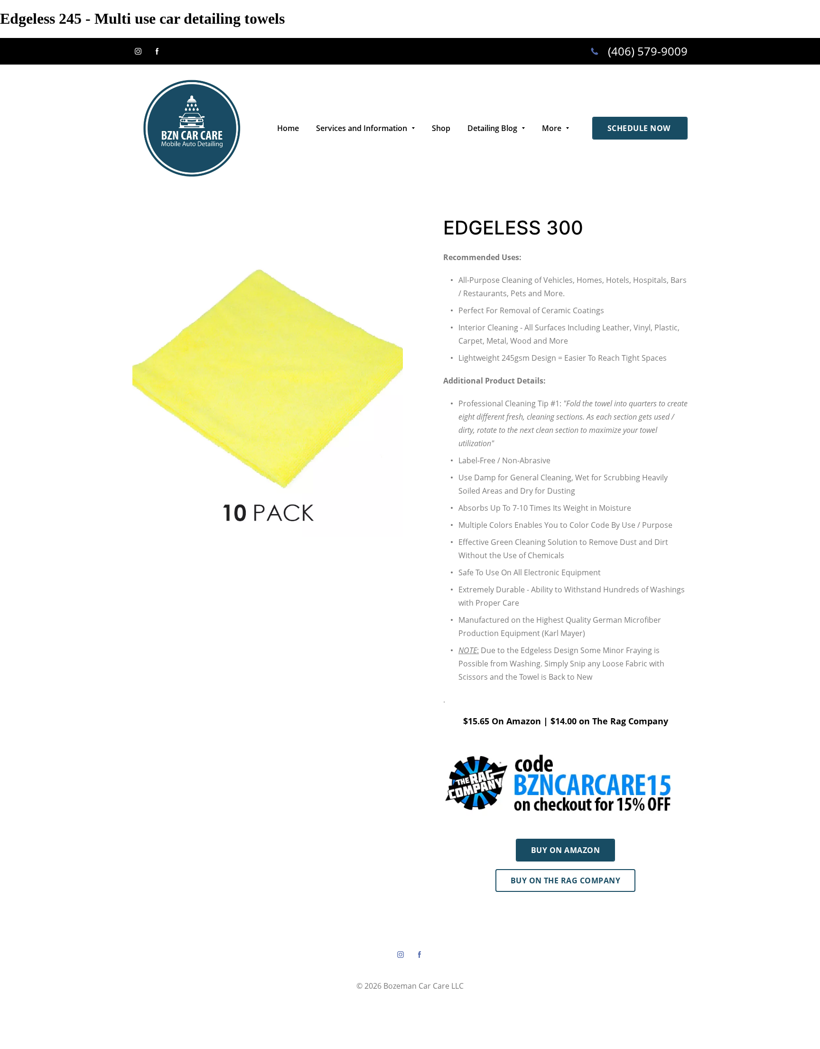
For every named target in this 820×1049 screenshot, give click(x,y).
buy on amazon (565, 850)
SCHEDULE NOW (639, 128)
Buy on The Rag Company (566, 880)
